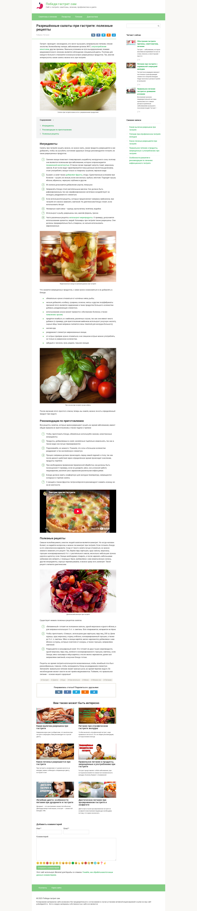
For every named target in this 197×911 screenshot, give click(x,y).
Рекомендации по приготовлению (57, 130)
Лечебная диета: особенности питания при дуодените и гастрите (54, 801)
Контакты (43, 888)
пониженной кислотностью (58, 165)
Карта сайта (56, 888)
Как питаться (74, 680)
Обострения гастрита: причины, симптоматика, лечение (147, 43)
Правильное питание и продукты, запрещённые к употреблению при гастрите (97, 764)
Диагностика (92, 17)
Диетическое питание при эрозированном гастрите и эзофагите (93, 802)
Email (66, 828)
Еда (63, 680)
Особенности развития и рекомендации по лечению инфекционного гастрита (141, 160)
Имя (38, 828)
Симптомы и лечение (48, 17)
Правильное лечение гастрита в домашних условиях (146, 91)
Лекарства (66, 17)
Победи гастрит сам (61, 4)
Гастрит (46, 680)
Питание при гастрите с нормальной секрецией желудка (147, 66)
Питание (78, 17)
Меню (86, 680)
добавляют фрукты (74, 175)
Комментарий (42, 837)
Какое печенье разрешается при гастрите (53, 762)
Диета (55, 680)
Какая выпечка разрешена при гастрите (52, 727)
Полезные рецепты (50, 134)
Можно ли (97, 680)
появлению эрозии (54, 315)
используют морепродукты (81, 217)
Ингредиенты (48, 126)
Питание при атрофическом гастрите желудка (93, 727)
